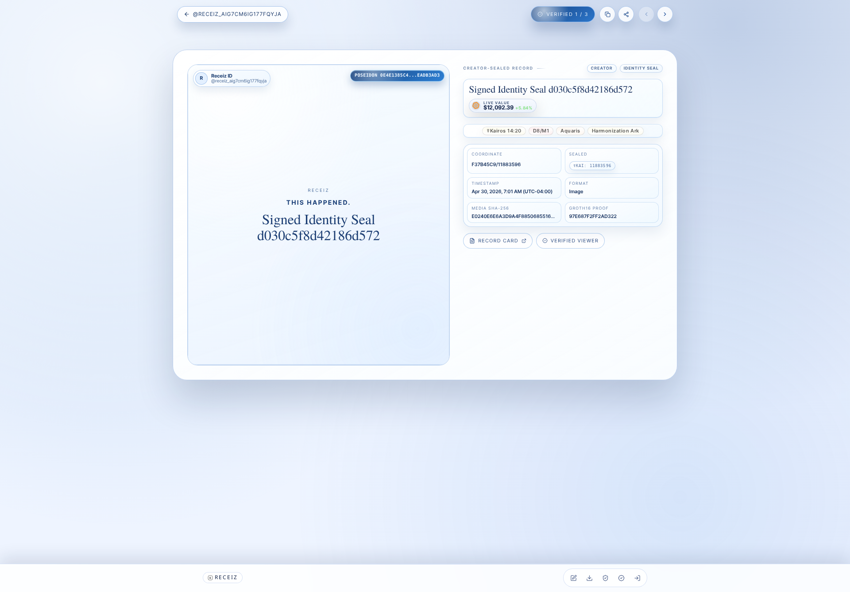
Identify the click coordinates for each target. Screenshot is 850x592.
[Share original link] (626, 14)
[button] (318, 215)
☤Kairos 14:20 (504, 131)
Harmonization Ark (615, 131)
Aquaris (570, 131)
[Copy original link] (607, 14)
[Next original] (665, 14)
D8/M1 (541, 131)
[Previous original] (646, 14)
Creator (602, 68)
